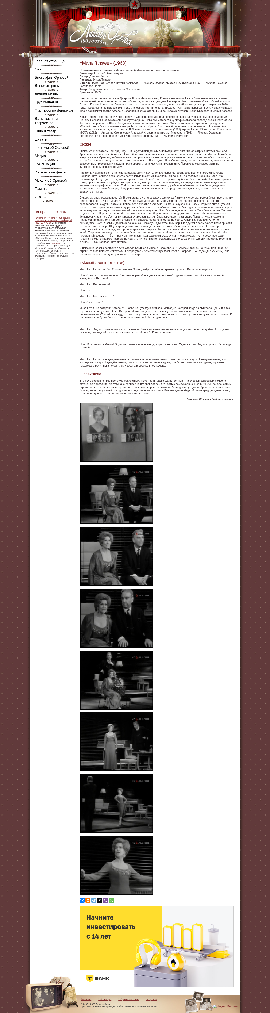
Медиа (40, 156)
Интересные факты (50, 172)
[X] (99, 900)
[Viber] (105, 900)
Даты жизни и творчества (46, 121)
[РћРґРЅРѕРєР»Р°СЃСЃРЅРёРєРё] (87, 900)
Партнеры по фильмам (54, 110)
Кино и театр (45, 131)
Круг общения (46, 102)
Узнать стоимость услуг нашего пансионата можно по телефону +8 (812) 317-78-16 (53, 220)
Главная (86, 999)
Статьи (41, 197)
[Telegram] (93, 900)
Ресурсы (151, 999)
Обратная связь (128, 999)
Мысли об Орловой (51, 181)
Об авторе (104, 999)
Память (41, 189)
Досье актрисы (47, 86)
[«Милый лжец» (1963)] (116, 461)
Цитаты (41, 139)
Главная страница (50, 61)
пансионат (56, 243)
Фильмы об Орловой (52, 148)
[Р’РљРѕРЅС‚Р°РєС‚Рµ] (82, 900)
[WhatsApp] (111, 900)
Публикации (45, 164)
